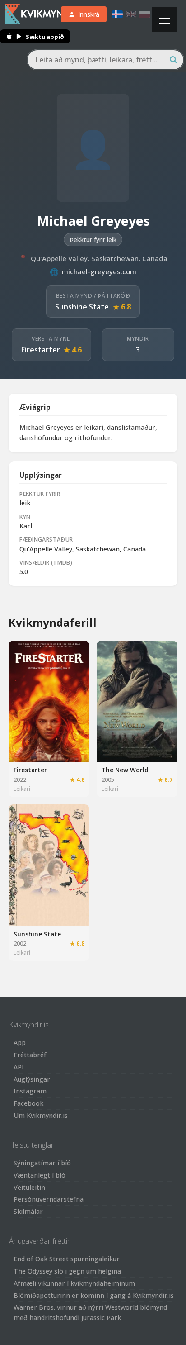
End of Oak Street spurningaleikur (67, 1259)
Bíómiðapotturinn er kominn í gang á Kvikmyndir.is (94, 1295)
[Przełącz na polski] (144, 14)
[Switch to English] (131, 14)
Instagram (30, 1091)
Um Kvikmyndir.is (41, 1115)
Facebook (28, 1103)
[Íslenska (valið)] (117, 14)
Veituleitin (29, 1187)
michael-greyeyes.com (99, 271)
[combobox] (105, 59)
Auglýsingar (32, 1079)
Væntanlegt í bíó (39, 1175)
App (20, 1042)
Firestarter (40, 350)
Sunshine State (82, 307)
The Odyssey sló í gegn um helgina (67, 1271)
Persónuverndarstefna (49, 1199)
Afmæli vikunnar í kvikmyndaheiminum (74, 1283)
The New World (125, 769)
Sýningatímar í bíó (42, 1163)
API (19, 1067)
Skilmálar (28, 1211)
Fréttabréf (30, 1054)
